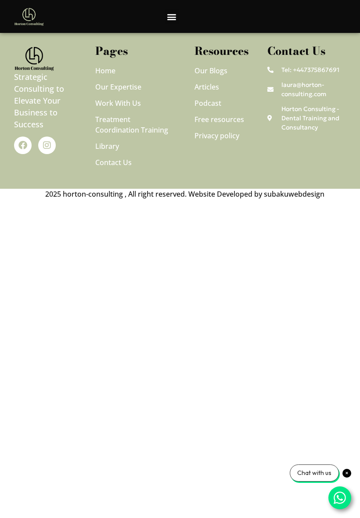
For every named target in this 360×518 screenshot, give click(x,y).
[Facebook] (23, 145)
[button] (172, 16)
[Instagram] (47, 145)
